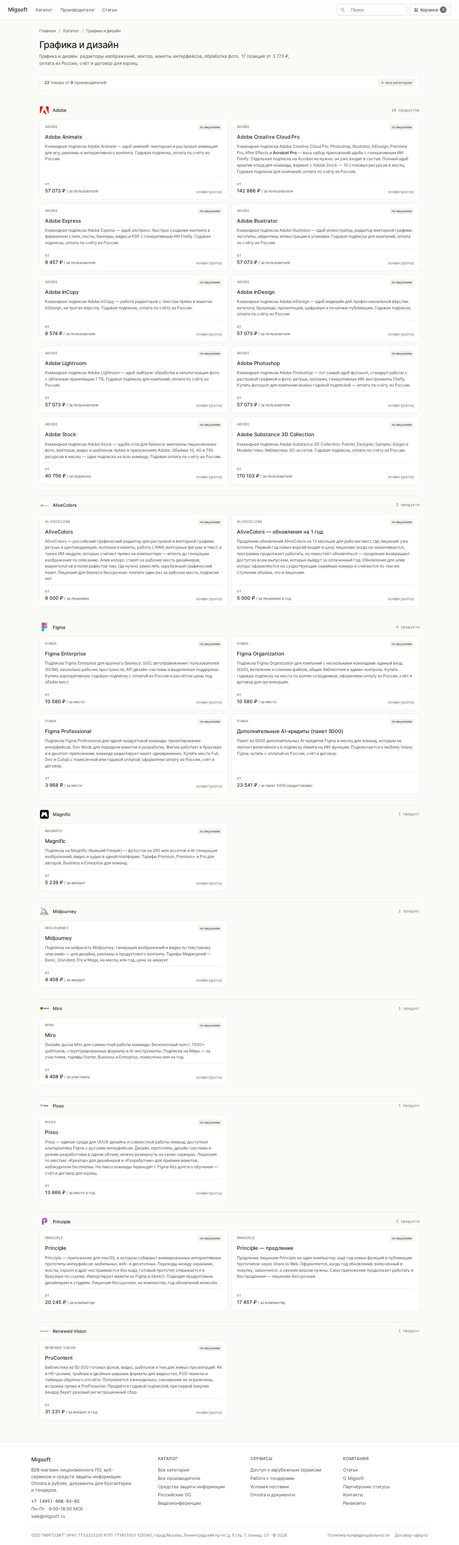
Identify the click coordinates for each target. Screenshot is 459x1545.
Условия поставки (269, 1486)
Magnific (62, 814)
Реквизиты (354, 1503)
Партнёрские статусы (366, 1486)
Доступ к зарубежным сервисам (285, 1469)
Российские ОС (174, 1494)
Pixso (58, 1105)
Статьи (109, 9)
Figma (59, 627)
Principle (62, 1221)
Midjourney (64, 911)
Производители (77, 9)
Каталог (44, 9)
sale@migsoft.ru (48, 1516)
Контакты (353, 1494)
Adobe (60, 110)
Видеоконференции (179, 1503)
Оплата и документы (272, 1494)
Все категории (173, 1469)
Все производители (179, 1478)
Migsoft (18, 9)
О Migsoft (353, 1478)
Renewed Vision (69, 1331)
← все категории (396, 82)
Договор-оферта (411, 1535)
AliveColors (65, 505)
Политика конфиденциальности (358, 1535)
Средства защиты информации (191, 1486)
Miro (57, 1008)
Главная (47, 30)
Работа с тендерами (272, 1478)
